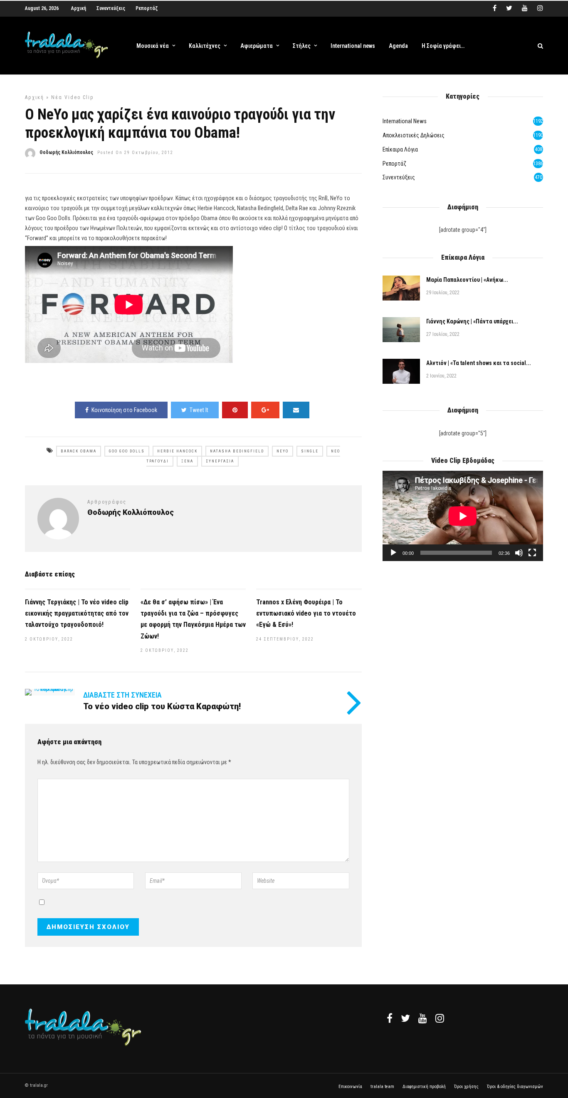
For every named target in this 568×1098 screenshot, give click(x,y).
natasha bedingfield (237, 451)
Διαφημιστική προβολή (424, 1086)
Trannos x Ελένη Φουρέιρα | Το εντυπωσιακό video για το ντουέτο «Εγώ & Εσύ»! (306, 613)
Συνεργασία (220, 461)
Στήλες (302, 45)
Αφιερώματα (256, 45)
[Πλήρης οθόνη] (532, 553)
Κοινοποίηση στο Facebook (124, 410)
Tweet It (199, 410)
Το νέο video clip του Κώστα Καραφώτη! (162, 706)
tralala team (382, 1086)
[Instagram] (540, 8)
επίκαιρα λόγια (400, 149)
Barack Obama (78, 451)
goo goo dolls (127, 451)
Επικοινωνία (350, 1086)
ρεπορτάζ (394, 163)
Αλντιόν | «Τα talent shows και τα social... (478, 363)
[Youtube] (525, 8)
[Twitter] (405, 1018)
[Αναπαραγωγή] (393, 553)
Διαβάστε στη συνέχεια (122, 695)
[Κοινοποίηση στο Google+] (265, 410)
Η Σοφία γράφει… (443, 45)
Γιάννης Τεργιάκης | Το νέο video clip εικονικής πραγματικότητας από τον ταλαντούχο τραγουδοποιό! (76, 613)
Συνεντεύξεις (110, 8)
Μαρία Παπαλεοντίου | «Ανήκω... (467, 279)
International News (405, 121)
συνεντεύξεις (399, 177)
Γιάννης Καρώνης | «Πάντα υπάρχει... (472, 321)
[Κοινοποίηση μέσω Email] (296, 410)
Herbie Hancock (177, 451)
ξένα (187, 461)
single (310, 451)
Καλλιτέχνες (204, 45)
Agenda (398, 45)
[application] (463, 516)
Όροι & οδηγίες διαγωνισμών (515, 1086)
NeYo (283, 451)
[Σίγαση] (519, 553)
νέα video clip (72, 97)
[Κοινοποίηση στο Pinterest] (235, 410)
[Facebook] (390, 1018)
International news (353, 45)
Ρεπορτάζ (147, 8)
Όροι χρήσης (466, 1086)
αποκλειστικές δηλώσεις (414, 135)
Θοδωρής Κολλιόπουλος (66, 152)
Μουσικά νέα (152, 45)
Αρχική (78, 8)
